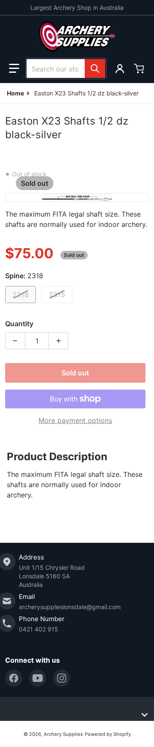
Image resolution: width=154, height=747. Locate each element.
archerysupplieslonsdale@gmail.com (70, 606)
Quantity (19, 323)
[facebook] (13, 678)
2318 (20, 294)
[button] (14, 68)
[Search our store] (95, 68)
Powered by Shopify (108, 734)
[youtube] (37, 678)
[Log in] (120, 68)
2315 (57, 294)
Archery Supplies (63, 734)
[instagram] (61, 678)
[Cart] (140, 68)
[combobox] (66, 68)
